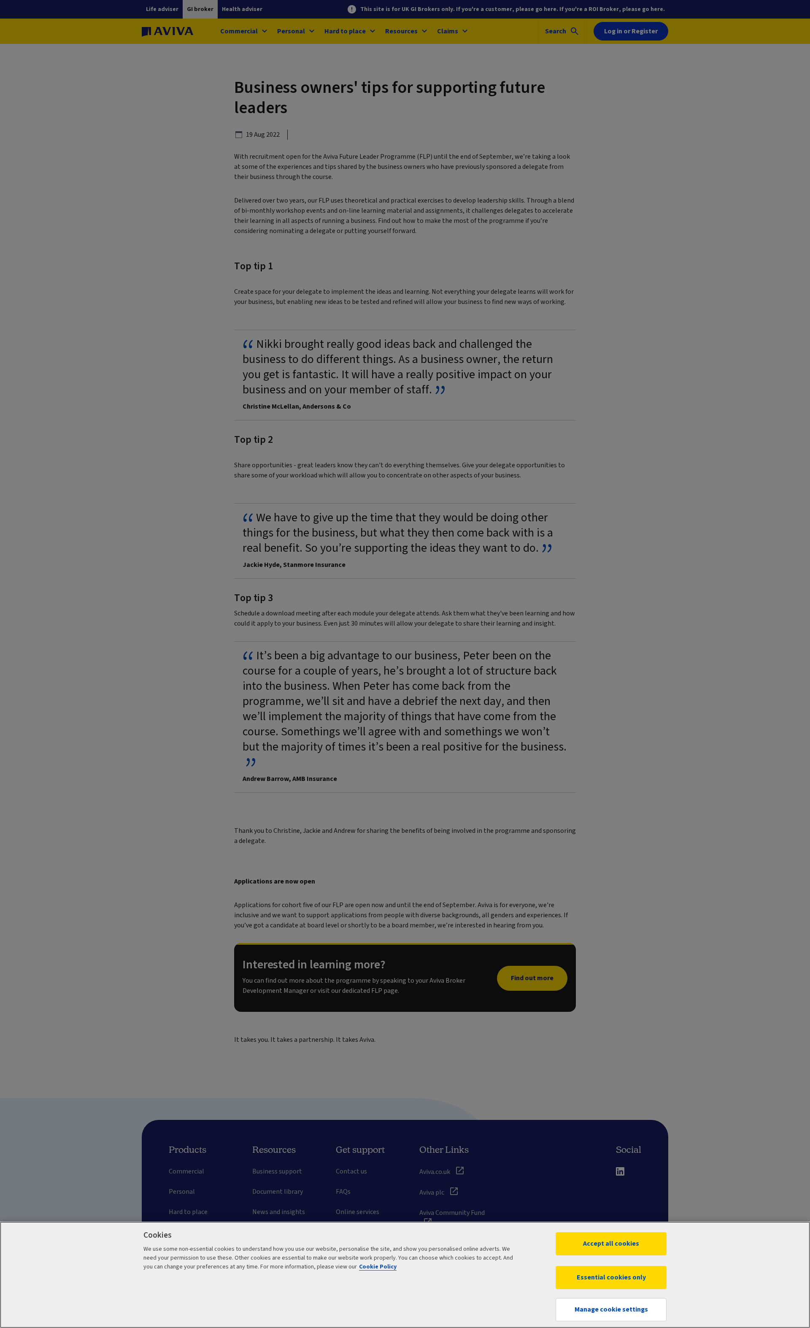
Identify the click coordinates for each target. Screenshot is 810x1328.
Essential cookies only (611, 1277)
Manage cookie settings (611, 1309)
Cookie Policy (378, 1267)
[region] (405, 1275)
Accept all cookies (611, 1243)
